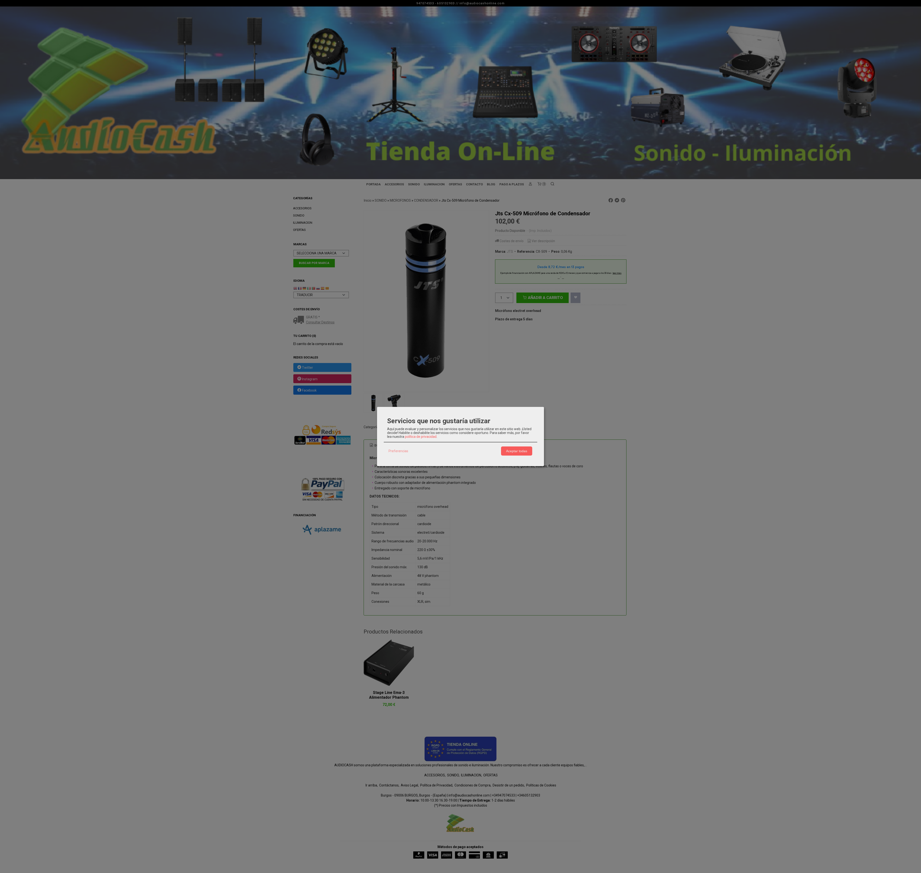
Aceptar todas (516, 451)
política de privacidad (421, 437)
